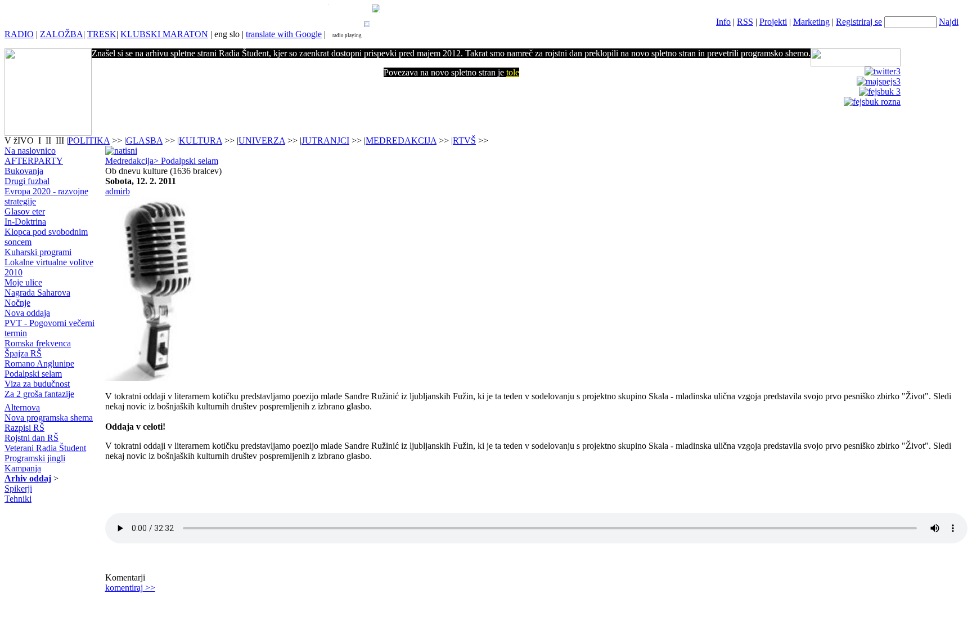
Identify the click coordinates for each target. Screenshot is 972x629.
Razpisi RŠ (24, 427)
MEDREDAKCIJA (401, 140)
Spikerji (18, 488)
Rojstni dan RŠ (31, 438)
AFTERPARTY (33, 161)
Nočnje (17, 302)
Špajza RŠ (23, 353)
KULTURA (200, 140)
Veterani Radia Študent (45, 448)
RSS (745, 21)
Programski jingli (34, 458)
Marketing (811, 21)
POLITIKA (89, 140)
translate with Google (284, 34)
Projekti (773, 21)
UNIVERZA (261, 140)
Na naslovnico (30, 150)
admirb (117, 191)
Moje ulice (23, 282)
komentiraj (130, 587)
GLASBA (144, 140)
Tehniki (18, 498)
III (60, 140)
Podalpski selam (33, 373)
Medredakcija (129, 161)
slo (235, 34)
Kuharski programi (37, 252)
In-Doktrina (25, 221)
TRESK (101, 34)
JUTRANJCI (325, 140)
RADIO (19, 34)
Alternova (22, 407)
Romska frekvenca (37, 343)
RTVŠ (464, 140)
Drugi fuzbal (27, 181)
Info (723, 21)
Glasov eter (24, 211)
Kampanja (22, 468)
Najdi (948, 21)
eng (220, 34)
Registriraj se (859, 21)
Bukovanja (23, 171)
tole (512, 72)
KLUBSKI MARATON (164, 34)
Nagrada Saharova (37, 292)
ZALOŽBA (61, 34)
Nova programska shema (48, 417)
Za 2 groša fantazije (39, 394)
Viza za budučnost (37, 384)
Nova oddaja (27, 313)
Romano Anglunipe (39, 363)
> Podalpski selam (186, 161)
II (49, 140)
